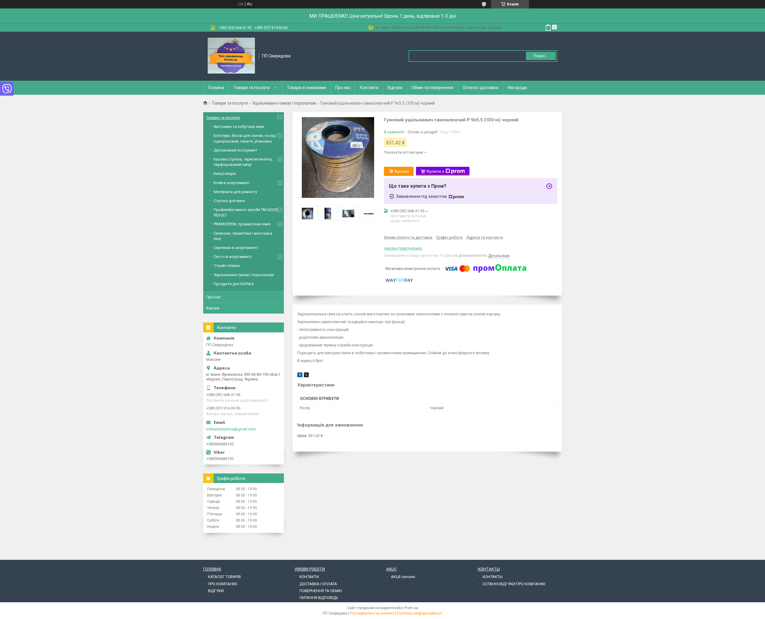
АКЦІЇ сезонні (403, 576)
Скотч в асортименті (233, 256)
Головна (216, 87)
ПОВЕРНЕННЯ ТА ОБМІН (320, 591)
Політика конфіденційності (420, 613)
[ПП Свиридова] (231, 56)
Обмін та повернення (432, 87)
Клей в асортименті (232, 183)
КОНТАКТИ (309, 576)
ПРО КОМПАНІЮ (222, 584)
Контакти (369, 87)
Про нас (343, 87)
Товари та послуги (251, 87)
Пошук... (541, 56)
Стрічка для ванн (229, 200)
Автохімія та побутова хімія (239, 126)
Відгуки (395, 87)
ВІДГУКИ (216, 591)
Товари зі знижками (306, 87)
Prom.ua (411, 608)
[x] (306, 376)
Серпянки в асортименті (236, 247)
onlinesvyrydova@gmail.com (231, 429)
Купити (402, 171)
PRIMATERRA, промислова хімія (242, 224)
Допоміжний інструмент (236, 150)
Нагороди (517, 87)
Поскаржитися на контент (372, 613)
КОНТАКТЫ (493, 576)
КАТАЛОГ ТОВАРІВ (224, 576)
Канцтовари (225, 173)
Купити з (435, 171)
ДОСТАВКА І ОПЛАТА (318, 584)
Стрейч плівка (227, 265)
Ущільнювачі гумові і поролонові (284, 103)
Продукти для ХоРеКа (234, 284)
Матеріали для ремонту (235, 191)
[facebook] (299, 376)
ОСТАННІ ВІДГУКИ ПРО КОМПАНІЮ (514, 584)
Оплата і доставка (480, 87)
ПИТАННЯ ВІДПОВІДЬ (318, 597)
